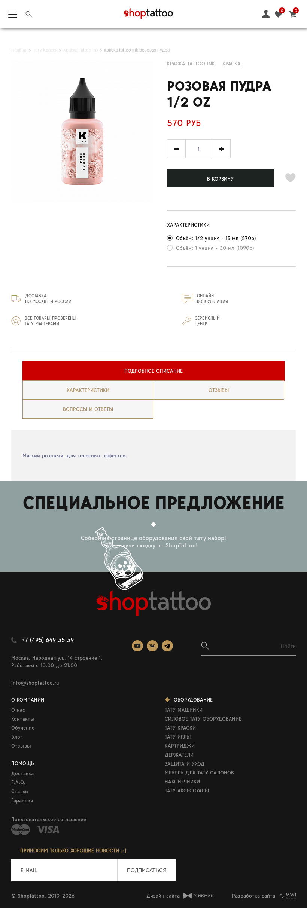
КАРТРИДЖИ (180, 746)
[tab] (153, 371)
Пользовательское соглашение (48, 819)
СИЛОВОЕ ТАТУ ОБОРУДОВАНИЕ (203, 719)
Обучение (22, 728)
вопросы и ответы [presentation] (88, 409)
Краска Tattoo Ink (191, 64)
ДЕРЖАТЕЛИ (179, 755)
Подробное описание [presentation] (153, 371)
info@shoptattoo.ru (35, 683)
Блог (16, 737)
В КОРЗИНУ (220, 179)
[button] (221, 148)
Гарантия (22, 800)
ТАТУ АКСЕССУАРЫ (187, 791)
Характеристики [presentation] (88, 390)
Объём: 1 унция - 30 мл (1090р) (215, 248)
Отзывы (21, 746)
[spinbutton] (198, 148)
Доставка (22, 773)
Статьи (19, 791)
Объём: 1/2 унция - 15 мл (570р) (216, 238)
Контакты (22, 719)
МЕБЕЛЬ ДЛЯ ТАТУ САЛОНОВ (199, 773)
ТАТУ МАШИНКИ (184, 710)
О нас (18, 710)
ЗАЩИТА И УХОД (184, 764)
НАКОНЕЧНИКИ (182, 782)
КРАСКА (231, 64)
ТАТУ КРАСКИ (180, 728)
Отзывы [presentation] (219, 390)
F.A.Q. (18, 782)
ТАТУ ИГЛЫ (178, 737)
